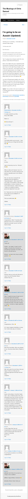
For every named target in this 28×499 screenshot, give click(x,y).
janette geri (6, 390)
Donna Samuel (7, 110)
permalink (17, 96)
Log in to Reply (7, 125)
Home (4, 20)
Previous (5, 24)
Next (23, 24)
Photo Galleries (11, 20)
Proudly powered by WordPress (14, 496)
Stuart (5, 320)
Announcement (16, 95)
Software (18, 20)
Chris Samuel (5, 96)
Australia (22, 95)
